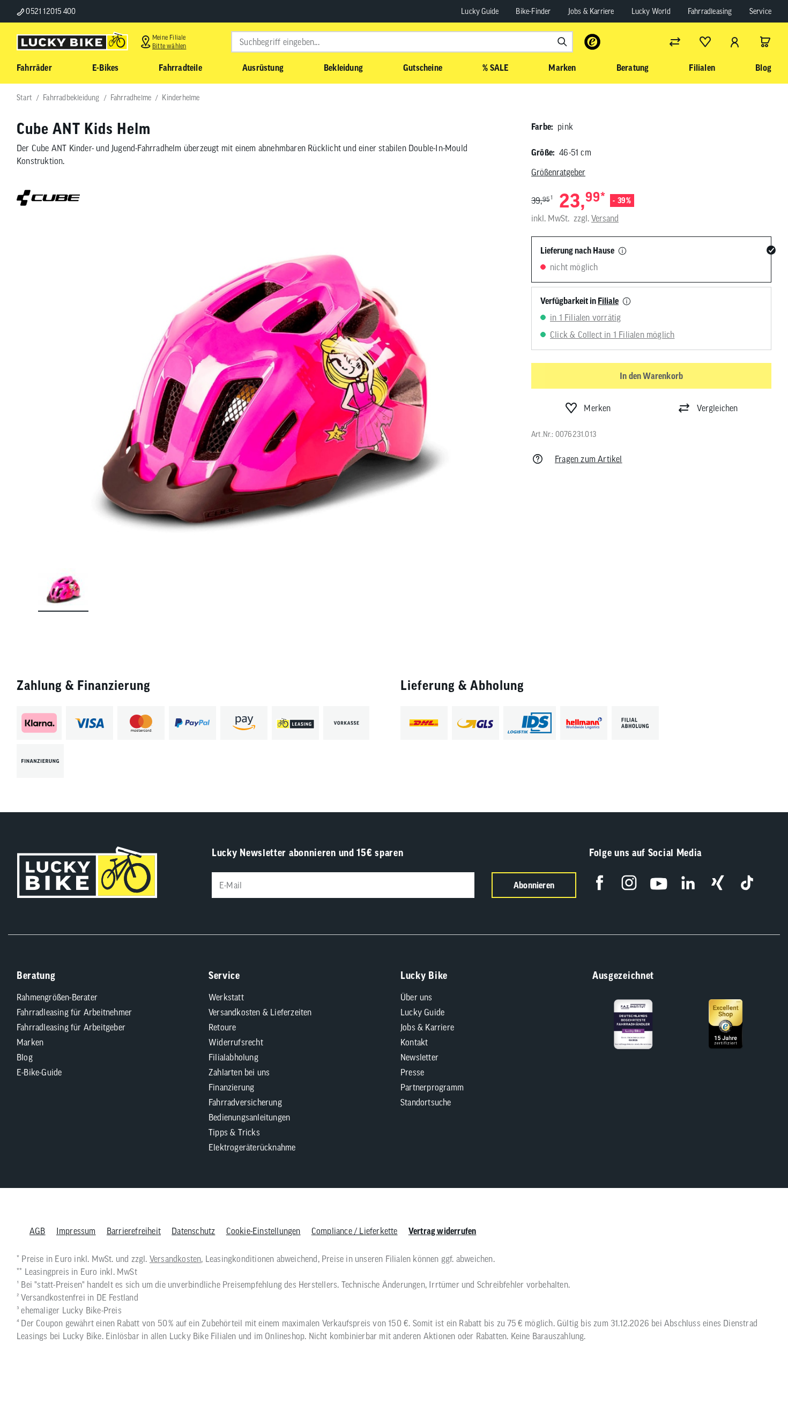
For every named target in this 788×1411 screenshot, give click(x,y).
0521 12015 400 (50, 11)
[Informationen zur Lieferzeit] (622, 251)
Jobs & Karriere (591, 11)
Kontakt (414, 1042)
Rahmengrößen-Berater (57, 997)
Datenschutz (193, 1231)
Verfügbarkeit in (579, 301)
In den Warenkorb (651, 376)
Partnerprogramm (432, 1087)
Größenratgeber (558, 172)
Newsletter (419, 1057)
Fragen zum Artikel (588, 459)
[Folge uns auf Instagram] (629, 882)
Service (760, 11)
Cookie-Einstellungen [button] (263, 1231)
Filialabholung (233, 1057)
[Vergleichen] (674, 41)
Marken (30, 1042)
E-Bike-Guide (39, 1072)
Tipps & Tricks (234, 1132)
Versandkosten (176, 1259)
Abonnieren (534, 885)
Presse (412, 1072)
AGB (37, 1231)
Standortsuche (425, 1102)
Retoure (222, 1027)
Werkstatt (226, 997)
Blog (25, 1057)
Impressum (76, 1231)
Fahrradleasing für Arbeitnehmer (74, 1012)
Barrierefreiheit (134, 1231)
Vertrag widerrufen (442, 1231)
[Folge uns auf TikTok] (747, 882)
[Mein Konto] (734, 41)
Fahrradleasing (710, 11)
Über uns (416, 997)
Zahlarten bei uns (239, 1072)
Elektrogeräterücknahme (252, 1147)
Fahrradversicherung (245, 1102)
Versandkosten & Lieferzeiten (260, 1012)
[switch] (752, 1370)
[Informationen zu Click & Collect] (626, 302)
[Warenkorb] (765, 41)
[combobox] (402, 42)
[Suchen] (562, 42)
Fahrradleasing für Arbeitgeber (71, 1027)
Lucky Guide (480, 11)
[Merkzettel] (704, 41)
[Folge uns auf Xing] (717, 882)
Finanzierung (231, 1087)
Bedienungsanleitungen (249, 1117)
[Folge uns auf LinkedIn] (688, 882)
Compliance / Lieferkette (354, 1231)
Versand (605, 218)
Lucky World (651, 11)
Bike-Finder (533, 11)
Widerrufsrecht (236, 1042)
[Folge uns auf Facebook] (599, 882)
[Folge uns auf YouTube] (658, 882)
